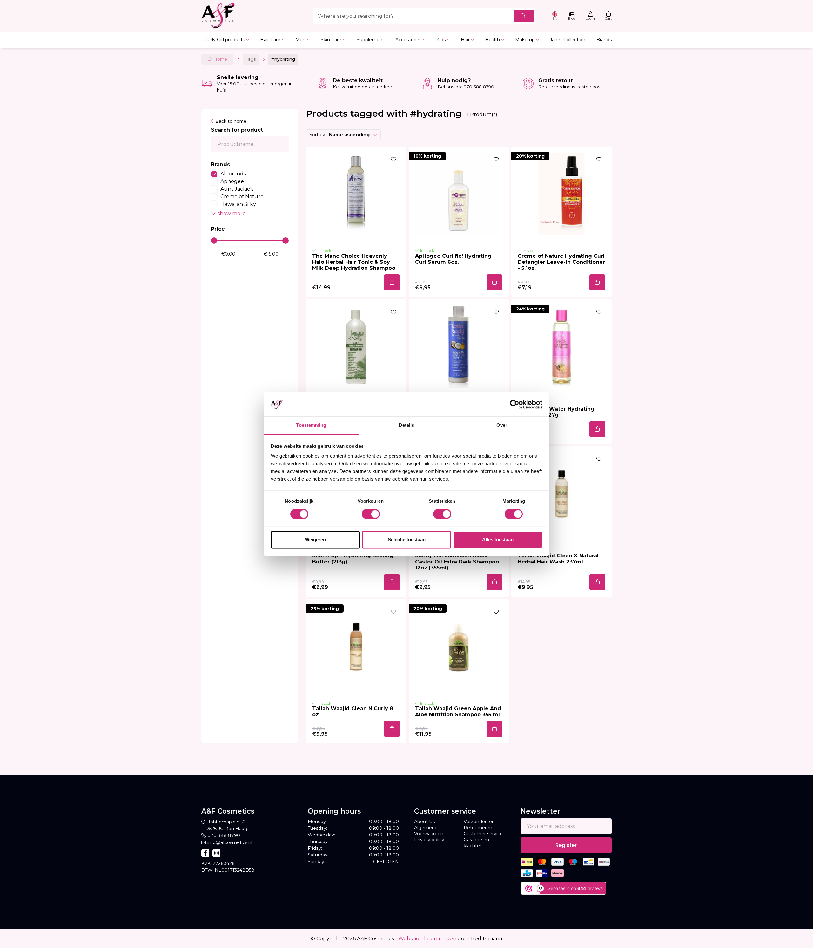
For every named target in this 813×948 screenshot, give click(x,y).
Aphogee (232, 181)
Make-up (525, 40)
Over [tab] (501, 425)
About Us (424, 821)
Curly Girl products (225, 40)
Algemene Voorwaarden (428, 830)
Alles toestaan (498, 539)
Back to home (230, 121)
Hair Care (270, 40)
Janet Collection (567, 40)
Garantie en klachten (476, 843)
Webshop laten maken (427, 939)
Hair (465, 40)
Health (492, 40)
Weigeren (315, 539)
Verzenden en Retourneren (479, 824)
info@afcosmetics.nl (229, 842)
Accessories (408, 40)
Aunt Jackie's (236, 189)
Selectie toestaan (407, 539)
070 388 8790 (223, 835)
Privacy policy (429, 839)
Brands (604, 40)
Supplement (370, 40)
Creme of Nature (242, 197)
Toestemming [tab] (311, 425)
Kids (441, 40)
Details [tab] (406, 425)
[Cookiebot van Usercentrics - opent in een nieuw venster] (514, 404)
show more (232, 213)
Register (566, 845)
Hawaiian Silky (238, 204)
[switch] (371, 514)
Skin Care (331, 40)
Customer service (483, 833)
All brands (233, 174)
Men (300, 40)
